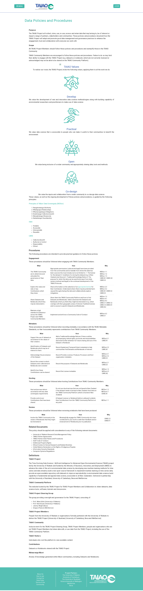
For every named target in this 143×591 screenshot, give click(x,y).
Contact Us (40, 578)
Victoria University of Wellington (71, 581)
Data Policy (40, 580)
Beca (71, 585)
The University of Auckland (71, 579)
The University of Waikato (71, 575)
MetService (71, 583)
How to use (40, 576)
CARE (31, 236)
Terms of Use (40, 582)
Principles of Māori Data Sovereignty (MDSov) (46, 204)
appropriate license (84, 287)
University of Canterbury (71, 577)
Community (40, 584)
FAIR (30, 222)
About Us (40, 574)
